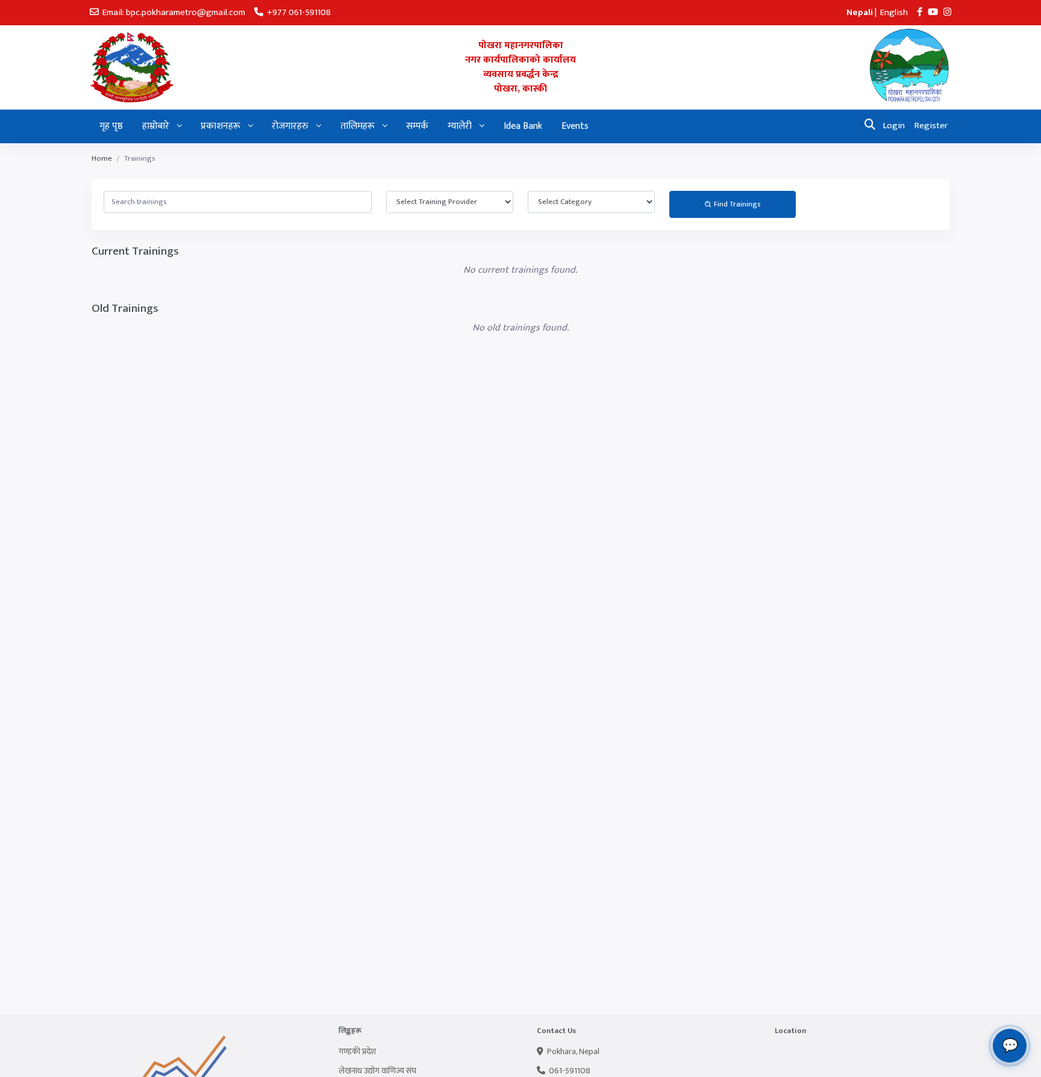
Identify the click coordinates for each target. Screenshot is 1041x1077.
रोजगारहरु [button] (291, 126)
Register (931, 125)
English (894, 12)
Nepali (859, 12)
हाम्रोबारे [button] (157, 126)
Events (575, 126)
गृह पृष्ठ (111, 126)
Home (102, 159)
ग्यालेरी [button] (461, 126)
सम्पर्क (417, 126)
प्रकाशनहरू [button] (222, 126)
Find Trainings (736, 204)
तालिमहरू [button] (358, 126)
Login (894, 125)
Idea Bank (523, 126)
